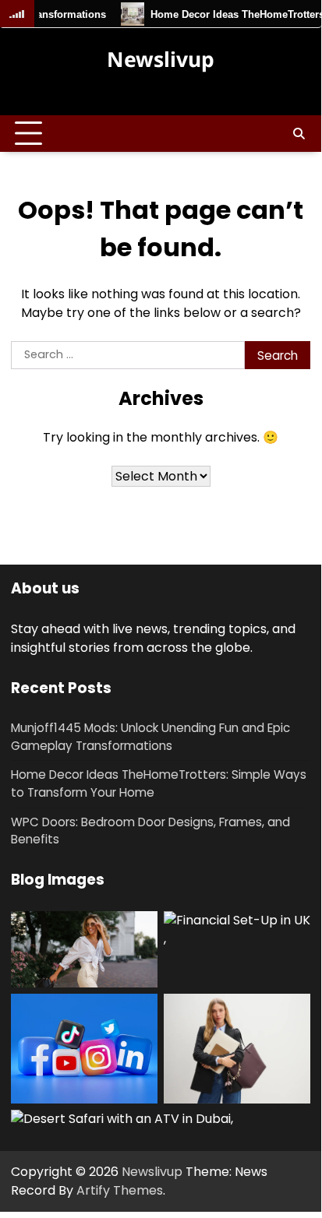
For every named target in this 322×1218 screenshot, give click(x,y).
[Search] (298, 134)
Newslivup (160, 59)
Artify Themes (119, 1190)
